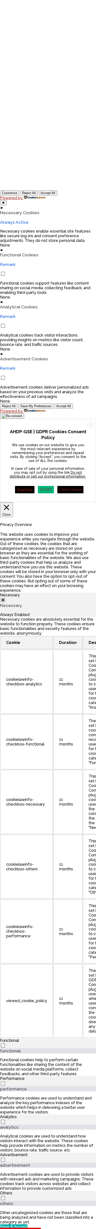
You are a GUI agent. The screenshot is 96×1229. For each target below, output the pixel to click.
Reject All (29, 193)
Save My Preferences (35, 406)
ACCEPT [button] (46, 489)
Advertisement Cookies (24, 358)
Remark (8, 264)
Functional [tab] (9, 1040)
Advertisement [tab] (14, 1154)
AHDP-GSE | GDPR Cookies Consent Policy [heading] (48, 434)
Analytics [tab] (8, 1116)
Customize (9, 193)
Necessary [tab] (10, 595)
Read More (24, 489)
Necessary (11, 605)
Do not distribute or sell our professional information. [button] (48, 474)
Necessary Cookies (19, 212)
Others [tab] (6, 1193)
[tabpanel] (48, 827)
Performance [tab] (12, 1078)
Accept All (48, 193)
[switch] (3, 1045)
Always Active (14, 222)
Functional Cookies (19, 254)
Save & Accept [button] (14, 1226)
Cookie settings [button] (70, 489)
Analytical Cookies (19, 306)
